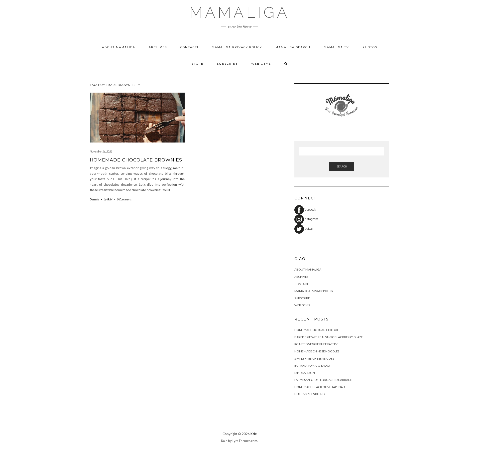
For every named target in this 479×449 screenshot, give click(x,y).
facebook (310, 209)
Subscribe (227, 63)
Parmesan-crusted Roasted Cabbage (323, 380)
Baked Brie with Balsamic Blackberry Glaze (328, 337)
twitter (309, 228)
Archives (158, 47)
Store (197, 63)
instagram (311, 219)
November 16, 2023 (101, 151)
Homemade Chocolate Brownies (136, 160)
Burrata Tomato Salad (312, 365)
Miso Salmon (304, 373)
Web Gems (261, 63)
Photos (369, 47)
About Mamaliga (118, 47)
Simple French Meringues (314, 358)
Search (342, 166)
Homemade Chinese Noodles (316, 351)
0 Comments (124, 199)
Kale (253, 434)
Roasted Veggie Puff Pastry (316, 344)
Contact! (189, 47)
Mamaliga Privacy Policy (237, 47)
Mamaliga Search (292, 47)
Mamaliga (239, 12)
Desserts (94, 199)
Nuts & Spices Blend (309, 394)
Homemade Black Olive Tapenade (320, 387)
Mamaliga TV (336, 47)
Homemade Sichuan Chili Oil (316, 330)
